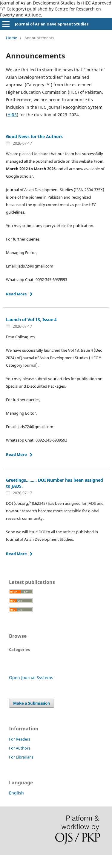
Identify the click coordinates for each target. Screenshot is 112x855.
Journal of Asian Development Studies (51, 24)
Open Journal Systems (31, 677)
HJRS (12, 114)
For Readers (19, 739)
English (16, 793)
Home (11, 37)
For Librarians (21, 757)
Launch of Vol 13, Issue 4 (31, 319)
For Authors (19, 748)
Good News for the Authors (34, 136)
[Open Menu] (6, 24)
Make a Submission (31, 703)
